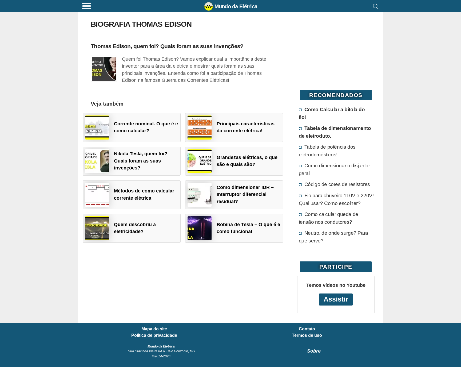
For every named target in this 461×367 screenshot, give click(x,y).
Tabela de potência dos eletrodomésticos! (327, 150)
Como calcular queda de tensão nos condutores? (328, 218)
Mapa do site (154, 329)
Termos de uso (307, 335)
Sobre (314, 351)
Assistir (336, 299)
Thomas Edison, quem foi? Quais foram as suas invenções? (167, 46)
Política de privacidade (154, 335)
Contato (307, 329)
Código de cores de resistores (337, 184)
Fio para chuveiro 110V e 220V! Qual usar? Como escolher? (336, 199)
